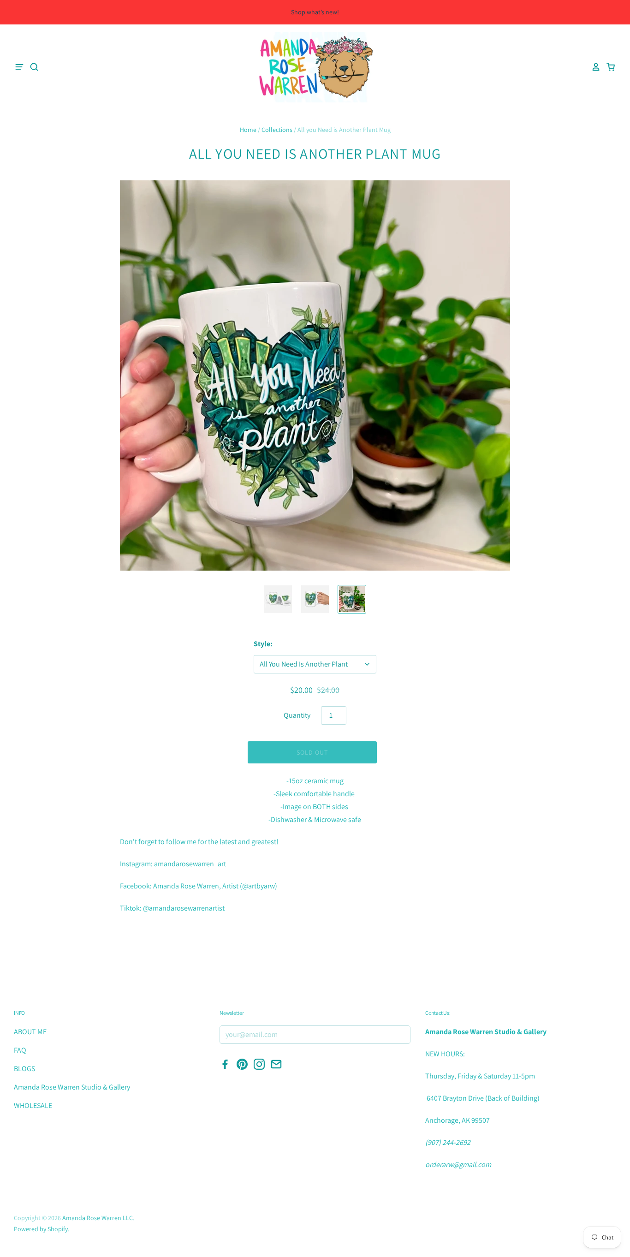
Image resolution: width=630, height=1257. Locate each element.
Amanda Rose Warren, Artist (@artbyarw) (215, 886)
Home (248, 129)
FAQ (20, 1050)
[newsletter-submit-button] (401, 1035)
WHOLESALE (33, 1105)
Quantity (297, 715)
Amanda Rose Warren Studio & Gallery (72, 1087)
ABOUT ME (30, 1032)
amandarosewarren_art (190, 864)
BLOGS (24, 1068)
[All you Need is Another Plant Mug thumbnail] (315, 599)
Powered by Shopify (41, 1229)
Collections (277, 129)
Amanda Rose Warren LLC (97, 1218)
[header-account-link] (593, 66)
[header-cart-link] (607, 66)
